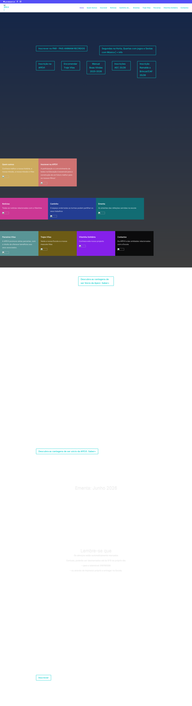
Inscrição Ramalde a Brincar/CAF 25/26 (146, 70)
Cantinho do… (124, 8)
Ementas (136, 8)
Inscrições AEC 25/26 (120, 66)
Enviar (150, 647)
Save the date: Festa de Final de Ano (96, 106)
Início (82, 8)
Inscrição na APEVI (44, 66)
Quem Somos (92, 8)
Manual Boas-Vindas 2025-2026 (96, 68)
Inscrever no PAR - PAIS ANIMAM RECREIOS (61, 48)
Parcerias (157, 8)
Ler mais (96, 124)
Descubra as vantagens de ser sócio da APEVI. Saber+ (67, 451)
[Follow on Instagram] (137, 676)
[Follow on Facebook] (132, 676)
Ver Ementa (96, 499)
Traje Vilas (147, 8)
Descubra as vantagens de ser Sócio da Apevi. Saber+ (95, 281)
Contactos (184, 8)
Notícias (113, 8)
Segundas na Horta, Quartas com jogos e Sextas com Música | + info (127, 50)
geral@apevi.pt (107, 673)
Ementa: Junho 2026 (96, 487)
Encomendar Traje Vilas (70, 66)
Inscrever (103, 8)
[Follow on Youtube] (141, 676)
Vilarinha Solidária (171, 8)
